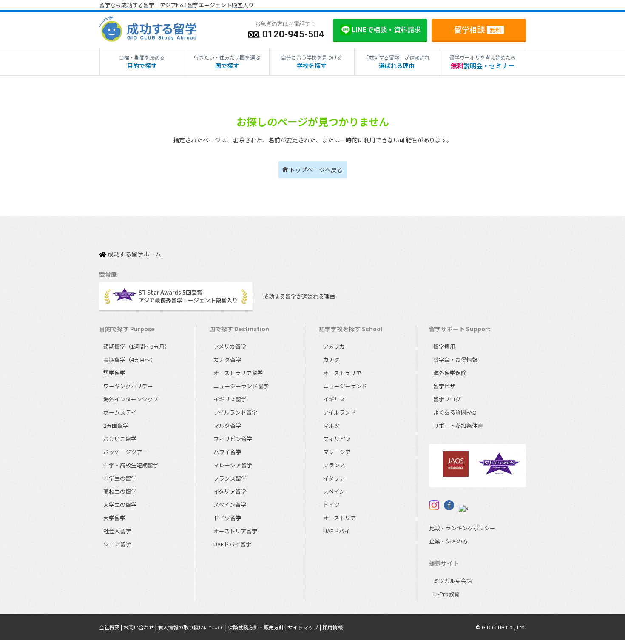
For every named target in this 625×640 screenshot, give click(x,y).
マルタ (331, 425)
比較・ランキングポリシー (462, 528)
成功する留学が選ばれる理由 (299, 296)
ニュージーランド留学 (241, 386)
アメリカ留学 (229, 346)
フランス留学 (230, 478)
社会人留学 (117, 531)
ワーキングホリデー (128, 386)
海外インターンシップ (130, 399)
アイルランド (339, 412)
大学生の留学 (119, 505)
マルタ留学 (227, 425)
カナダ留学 (227, 360)
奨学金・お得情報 (455, 360)
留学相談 (477, 29)
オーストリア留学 (235, 531)
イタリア (334, 478)
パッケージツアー (125, 452)
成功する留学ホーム (133, 254)
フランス (334, 465)
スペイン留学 (229, 505)
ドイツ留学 (227, 518)
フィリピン (337, 439)
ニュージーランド (345, 386)
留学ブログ (447, 399)
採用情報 (332, 627)
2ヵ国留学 (115, 425)
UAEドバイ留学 (232, 544)
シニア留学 (117, 544)
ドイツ (331, 505)
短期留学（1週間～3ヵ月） (136, 346)
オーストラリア (342, 373)
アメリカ (334, 346)
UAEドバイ (336, 531)
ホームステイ (119, 412)
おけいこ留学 (119, 439)
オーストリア (339, 518)
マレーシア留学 (232, 465)
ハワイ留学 (227, 452)
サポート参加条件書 (458, 425)
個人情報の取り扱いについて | (193, 627)
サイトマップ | (305, 627)
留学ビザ (444, 386)
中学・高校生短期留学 (131, 465)
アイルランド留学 (235, 412)
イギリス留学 (230, 399)
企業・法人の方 (448, 541)
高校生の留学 (119, 491)
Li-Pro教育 (446, 594)
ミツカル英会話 (452, 581)
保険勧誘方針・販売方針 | (258, 627)
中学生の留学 (119, 478)
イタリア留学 (229, 491)
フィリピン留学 (232, 439)
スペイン (334, 491)
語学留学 (114, 373)
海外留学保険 (449, 373)
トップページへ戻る (316, 169)
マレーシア (337, 452)
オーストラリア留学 (238, 373)
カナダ (331, 360)
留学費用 (444, 346)
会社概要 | (111, 627)
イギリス (334, 399)
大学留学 (114, 518)
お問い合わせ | (140, 627)
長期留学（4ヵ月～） (129, 360)
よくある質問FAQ (455, 412)
